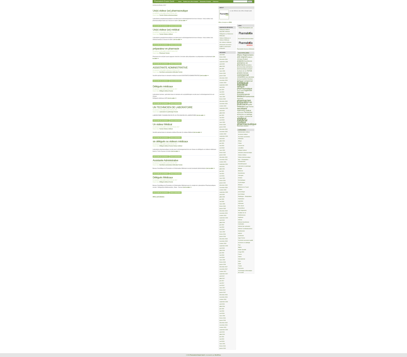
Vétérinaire (241, 203)
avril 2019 (222, 229)
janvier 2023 (223, 127)
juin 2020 (222, 199)
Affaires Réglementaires (245, 55)
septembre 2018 (224, 245)
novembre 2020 (224, 187)
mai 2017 (222, 283)
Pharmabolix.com (248, 27)
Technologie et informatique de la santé (245, 271)
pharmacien (244, 100)
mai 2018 (222, 255)
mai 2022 (222, 145)
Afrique (240, 141)
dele (247, 77)
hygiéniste (248, 90)
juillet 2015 (222, 334)
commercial (243, 75)
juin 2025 (222, 68)
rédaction (241, 106)
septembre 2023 (224, 108)
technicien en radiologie (244, 242)
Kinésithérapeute (243, 94)
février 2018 (223, 262)
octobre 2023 (223, 106)
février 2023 (223, 124)
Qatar (239, 263)
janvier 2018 (223, 264)
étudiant (246, 126)
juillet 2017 (222, 278)
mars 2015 (222, 343)
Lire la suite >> (182, 20)
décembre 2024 (224, 78)
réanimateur (241, 198)
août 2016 (222, 304)
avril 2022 (222, 148)
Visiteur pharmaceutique (170, 15)
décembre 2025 (224, 59)
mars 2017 (222, 287)
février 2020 (223, 206)
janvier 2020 (223, 208)
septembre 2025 (224, 61)
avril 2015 (222, 341)
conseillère (241, 77)
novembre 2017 (224, 269)
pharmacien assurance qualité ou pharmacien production (225, 46)
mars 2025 (222, 71)
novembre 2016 (224, 297)
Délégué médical (164, 91)
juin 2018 (222, 252)
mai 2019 (222, 227)
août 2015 (222, 332)
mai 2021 (222, 173)
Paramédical (241, 208)
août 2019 (222, 220)
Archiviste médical (242, 134)
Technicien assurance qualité (245, 240)
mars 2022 (222, 150)
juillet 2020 (222, 196)
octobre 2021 (223, 162)
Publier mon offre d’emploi (190, 1)
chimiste (245, 73)
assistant (249, 68)
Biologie (240, 168)
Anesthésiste (248, 61)
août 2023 (222, 110)
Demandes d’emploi (205, 1)
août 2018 (222, 248)
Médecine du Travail (243, 187)
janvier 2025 (223, 75)
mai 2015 (222, 339)
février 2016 (223, 318)
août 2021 (222, 166)
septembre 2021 (224, 164)
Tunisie (161, 15)
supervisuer (240, 112)
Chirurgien (240, 175)
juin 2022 (222, 143)
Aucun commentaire (175, 25)
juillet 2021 (222, 168)
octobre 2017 (223, 271)
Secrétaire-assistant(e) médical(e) (168, 72)
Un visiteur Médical (162, 124)
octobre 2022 (223, 134)
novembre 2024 (224, 80)
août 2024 (222, 87)
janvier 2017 (223, 292)
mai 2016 (222, 311)
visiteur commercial (245, 116)
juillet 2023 (222, 113)
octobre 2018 (223, 243)
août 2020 (222, 194)
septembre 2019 (224, 217)
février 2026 (223, 57)
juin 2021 (222, 171)
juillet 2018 (222, 250)
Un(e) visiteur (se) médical (166, 29)
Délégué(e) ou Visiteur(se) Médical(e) (226, 34)
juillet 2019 (222, 222)
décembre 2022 (224, 129)
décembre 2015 (224, 322)
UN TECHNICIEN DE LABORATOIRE (172, 107)
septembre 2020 (224, 192)
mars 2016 (222, 315)
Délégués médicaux (163, 86)
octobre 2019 (223, 215)
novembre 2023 (224, 103)
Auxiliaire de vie (241, 71)
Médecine (240, 170)
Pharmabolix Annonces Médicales (245, 49)
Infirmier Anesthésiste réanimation (243, 223)
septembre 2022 (224, 136)
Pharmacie (162, 53)
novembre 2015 (224, 325)
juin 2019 (222, 224)
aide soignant (242, 57)
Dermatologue (241, 180)
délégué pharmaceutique (244, 87)
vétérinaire (240, 126)
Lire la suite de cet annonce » (161, 25)
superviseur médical (244, 110)
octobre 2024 (223, 82)
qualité (250, 104)
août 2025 (222, 64)
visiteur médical (242, 119)
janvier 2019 (223, 236)
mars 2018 (222, 259)
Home (180, 1)
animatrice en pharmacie (242, 64)
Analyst (245, 59)
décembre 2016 (224, 294)
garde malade (240, 90)
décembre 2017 (224, 266)
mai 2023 (222, 117)
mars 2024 (222, 96)
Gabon (240, 256)
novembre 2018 (224, 241)
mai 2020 (222, 201)
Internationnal (241, 259)
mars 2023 (222, 122)
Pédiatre (240, 189)
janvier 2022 (223, 155)
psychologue (241, 194)
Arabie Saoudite (242, 249)
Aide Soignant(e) (242, 210)
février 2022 (223, 152)
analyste (240, 61)
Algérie (240, 247)
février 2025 (223, 73)
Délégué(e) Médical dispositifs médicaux (225, 30)
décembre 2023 (224, 101)
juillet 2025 (222, 66)
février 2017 (223, 290)
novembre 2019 (224, 213)
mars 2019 (222, 231)
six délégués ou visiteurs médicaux (170, 141)
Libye (239, 261)
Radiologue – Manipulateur (245, 196)
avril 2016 (222, 313)
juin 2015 (222, 336)
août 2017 (222, 276)
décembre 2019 (224, 210)
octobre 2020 (223, 189)
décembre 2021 (224, 157)
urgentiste (240, 201)
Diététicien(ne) (241, 215)
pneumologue (241, 191)
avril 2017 (222, 285)
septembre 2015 (224, 329)
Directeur (250, 79)
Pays (239, 245)
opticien (240, 233)
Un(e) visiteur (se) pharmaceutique (170, 10)
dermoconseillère (242, 79)
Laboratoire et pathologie (166, 111)
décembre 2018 (224, 238)
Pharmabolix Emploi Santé (164, 1)
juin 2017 (222, 280)
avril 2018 (222, 257)
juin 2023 (222, 115)
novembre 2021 (224, 159)
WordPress (218, 355)
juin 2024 (222, 89)
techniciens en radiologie (244, 114)
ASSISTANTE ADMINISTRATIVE (170, 67)
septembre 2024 (224, 85)
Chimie (240, 143)
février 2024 (223, 99)
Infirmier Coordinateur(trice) (245, 228)
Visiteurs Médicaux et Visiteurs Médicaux (225, 39)
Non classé (241, 205)
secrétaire (242, 108)
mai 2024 (222, 92)
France (240, 254)
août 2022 (222, 138)
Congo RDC (241, 252)
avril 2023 (222, 120)
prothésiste (241, 235)
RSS (230, 22)
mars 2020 (222, 203)
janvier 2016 (223, 320)
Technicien (248, 112)
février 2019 (223, 234)
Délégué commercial (245, 81)
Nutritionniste (249, 96)
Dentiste (240, 177)
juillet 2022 (222, 141)
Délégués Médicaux (163, 177)
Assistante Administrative (165, 160)
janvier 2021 (223, 182)
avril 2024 (222, 94)
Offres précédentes (158, 197)
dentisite (251, 77)
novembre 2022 (224, 131)
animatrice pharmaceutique (245, 152)
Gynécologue (241, 182)
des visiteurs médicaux (225, 42)
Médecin (241, 96)
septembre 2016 (224, 301)
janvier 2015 (223, 348)
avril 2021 (222, 175)
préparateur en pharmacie (166, 48)
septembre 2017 (224, 273)
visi (238, 116)
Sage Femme (249, 106)
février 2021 (223, 180)
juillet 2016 (222, 306)
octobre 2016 (223, 299)
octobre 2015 (223, 327)
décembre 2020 (224, 185)
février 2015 (223, 346)
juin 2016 (222, 308)
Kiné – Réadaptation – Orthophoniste (243, 160)
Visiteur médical (168, 34)
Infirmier (240, 92)
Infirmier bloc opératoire (244, 226)
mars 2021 (222, 178)
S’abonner (215, 1)
